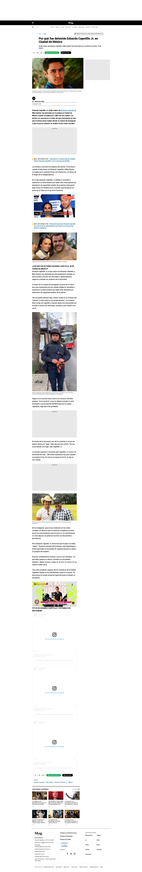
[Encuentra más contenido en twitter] (38, 53)
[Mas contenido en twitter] (71, 854)
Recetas (99, 849)
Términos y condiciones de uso (68, 832)
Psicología (74, 27)
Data (98, 840)
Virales (87, 849)
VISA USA (88, 27)
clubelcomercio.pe (49, 867)
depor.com (66, 867)
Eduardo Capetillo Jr (61, 782)
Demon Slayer (95, 27)
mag (101, 867)
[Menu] (33, 23)
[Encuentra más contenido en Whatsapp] (41, 53)
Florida (52, 27)
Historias (88, 854)
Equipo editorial (39, 837)
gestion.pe (59, 867)
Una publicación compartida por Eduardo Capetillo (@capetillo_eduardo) (54, 660)
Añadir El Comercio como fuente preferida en (89, 33)
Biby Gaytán (49, 782)
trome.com (74, 867)
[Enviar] (32, 27)
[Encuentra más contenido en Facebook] (34, 53)
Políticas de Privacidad (66, 836)
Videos (99, 835)
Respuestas (89, 835)
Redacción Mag (39, 101)
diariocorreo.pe (84, 867)
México (71, 782)
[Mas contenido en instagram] (74, 854)
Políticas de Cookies (65, 839)
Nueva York (68, 27)
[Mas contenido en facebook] (67, 854)
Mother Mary (81, 27)
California (57, 27)
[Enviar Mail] (33, 101)
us (86, 840)
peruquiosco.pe (94, 867)
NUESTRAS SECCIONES (90, 832)
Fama (87, 845)
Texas (62, 27)
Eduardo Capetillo (39, 782)
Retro (98, 845)
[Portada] (39, 836)
